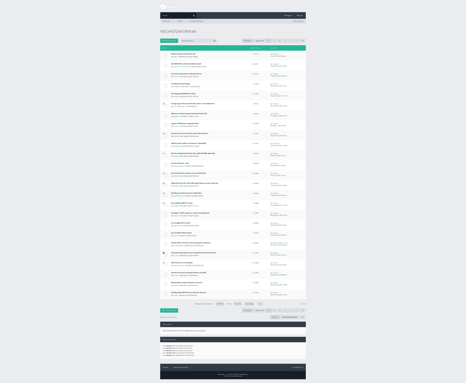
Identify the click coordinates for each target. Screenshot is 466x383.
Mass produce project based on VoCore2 (186, 282)
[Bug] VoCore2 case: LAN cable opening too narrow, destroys (194, 183)
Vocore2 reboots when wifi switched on (186, 74)
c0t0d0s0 (176, 86)
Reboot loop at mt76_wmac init (183, 54)
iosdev (175, 285)
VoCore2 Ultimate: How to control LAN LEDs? (188, 173)
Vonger (275, 54)
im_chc (175, 255)
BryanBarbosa (178, 196)
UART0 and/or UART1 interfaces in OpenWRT (188, 143)
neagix (175, 206)
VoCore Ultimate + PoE (180, 163)
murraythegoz (178, 166)
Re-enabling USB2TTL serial (181, 203)
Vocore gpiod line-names (180, 223)
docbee (176, 96)
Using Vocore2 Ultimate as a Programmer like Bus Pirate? (193, 253)
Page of (259, 41)
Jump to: (275, 317)
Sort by (229, 304)
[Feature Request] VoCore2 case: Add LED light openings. (193, 153)
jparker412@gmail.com (280, 243)
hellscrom (176, 226)
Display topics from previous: (204, 304)
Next (302, 304)
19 (302, 41)
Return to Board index (169, 317)
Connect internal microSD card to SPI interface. (190, 133)
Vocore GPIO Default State (181, 233)
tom (174, 106)
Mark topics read (298, 21)
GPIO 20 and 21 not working (181, 262)
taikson (176, 216)
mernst (176, 76)
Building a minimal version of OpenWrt (186, 193)
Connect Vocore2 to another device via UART (188, 272)
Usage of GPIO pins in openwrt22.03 (185, 123)
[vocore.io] (171, 6)
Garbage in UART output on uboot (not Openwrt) (190, 213)
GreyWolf (176, 146)
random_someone (180, 66)
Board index (166, 21)
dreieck (176, 136)
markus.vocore (178, 265)
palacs (175, 57)
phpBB (227, 374)
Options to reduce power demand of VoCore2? (189, 113)
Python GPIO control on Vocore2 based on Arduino (190, 243)
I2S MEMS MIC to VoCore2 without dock (186, 64)
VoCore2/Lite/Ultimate (196, 21)
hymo (175, 235)
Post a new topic (170, 40)
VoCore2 (179, 21)
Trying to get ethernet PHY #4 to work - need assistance (193, 103)
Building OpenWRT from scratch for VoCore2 (188, 292)
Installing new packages (180, 84)
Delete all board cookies (180, 367)
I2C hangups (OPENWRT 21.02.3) (183, 93)
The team (165, 367)
